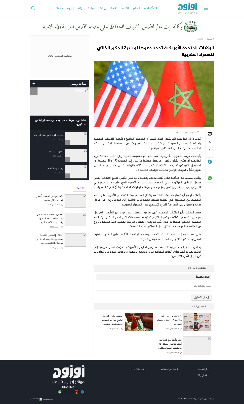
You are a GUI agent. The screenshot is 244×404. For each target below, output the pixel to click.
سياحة (91, 8)
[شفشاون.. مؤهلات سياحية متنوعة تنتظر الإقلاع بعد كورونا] (59, 108)
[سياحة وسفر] (34, 83)
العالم (136, 8)
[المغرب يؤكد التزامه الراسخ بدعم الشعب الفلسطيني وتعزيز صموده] (124, 325)
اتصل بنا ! (202, 375)
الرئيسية (210, 39)
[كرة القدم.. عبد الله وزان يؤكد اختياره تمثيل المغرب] (183, 323)
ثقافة (113, 8)
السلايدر (200, 39)
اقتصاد (125, 8)
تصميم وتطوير (47, 399)
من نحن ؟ (139, 369)
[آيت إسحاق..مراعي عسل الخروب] (59, 138)
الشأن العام (150, 8)
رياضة (102, 8)
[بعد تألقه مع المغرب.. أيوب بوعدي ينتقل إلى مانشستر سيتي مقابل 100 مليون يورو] (183, 346)
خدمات (59, 8)
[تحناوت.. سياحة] (59, 155)
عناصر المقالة (168, 369)
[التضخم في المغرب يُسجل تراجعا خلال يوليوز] (59, 202)
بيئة (80, 8)
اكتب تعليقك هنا (202, 286)
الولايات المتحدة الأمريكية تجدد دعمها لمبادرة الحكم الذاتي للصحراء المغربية (155, 51)
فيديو (70, 8)
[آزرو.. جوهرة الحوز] (59, 172)
